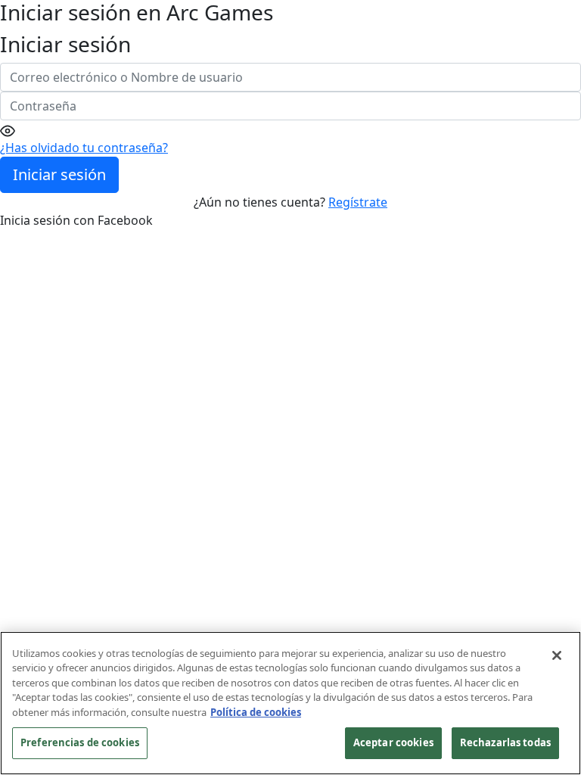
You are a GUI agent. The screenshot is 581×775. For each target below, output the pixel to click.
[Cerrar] (556, 655)
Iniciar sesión (59, 174)
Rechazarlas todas (505, 742)
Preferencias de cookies (79, 742)
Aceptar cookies (393, 742)
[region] (290, 703)
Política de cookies (255, 712)
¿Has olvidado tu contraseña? (84, 147)
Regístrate (357, 202)
